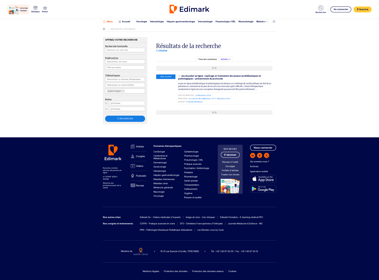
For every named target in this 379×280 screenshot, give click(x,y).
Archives (254, 166)
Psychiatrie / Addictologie (196, 168)
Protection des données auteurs (208, 271)
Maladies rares (161, 183)
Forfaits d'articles (230, 170)
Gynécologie (160, 166)
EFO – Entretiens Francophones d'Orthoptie (201, 223)
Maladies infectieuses (268, 21)
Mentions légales (151, 271)
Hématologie (157, 21)
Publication (111, 58)
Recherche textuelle (116, 46)
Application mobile (259, 171)
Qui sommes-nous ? (259, 161)
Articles (140, 146)
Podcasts (141, 175)
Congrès (140, 156)
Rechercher (126, 119)
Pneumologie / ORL (226, 21)
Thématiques (112, 75)
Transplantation (191, 185)
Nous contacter (263, 147)
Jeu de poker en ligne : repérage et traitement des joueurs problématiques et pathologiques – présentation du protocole (219, 77)
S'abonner (230, 154)
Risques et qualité (192, 197)
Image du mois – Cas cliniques (200, 217)
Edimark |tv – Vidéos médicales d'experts (160, 217)
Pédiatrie (188, 172)
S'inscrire (362, 9)
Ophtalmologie (191, 151)
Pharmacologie (191, 155)
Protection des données (176, 271)
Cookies (232, 271)
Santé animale (191, 180)
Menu (110, 21)
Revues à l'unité (230, 162)
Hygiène (188, 193)
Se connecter (341, 9)
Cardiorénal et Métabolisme (160, 157)
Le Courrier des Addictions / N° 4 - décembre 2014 (210, 98)
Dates (108, 99)
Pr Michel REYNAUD (194, 101)
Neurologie (159, 192)
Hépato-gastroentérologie (181, 21)
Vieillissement (190, 189)
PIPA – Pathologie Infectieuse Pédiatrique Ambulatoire (166, 230)
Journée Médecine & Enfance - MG (245, 223)
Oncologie (141, 21)
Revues (140, 185)
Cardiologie (159, 151)
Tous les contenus (207, 59)
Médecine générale (163, 187)
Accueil (126, 21)
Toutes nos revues (230, 174)
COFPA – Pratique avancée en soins (157, 223)
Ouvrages (230, 166)
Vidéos (139, 166)
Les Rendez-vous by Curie (210, 230)
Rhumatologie (246, 21)
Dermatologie (205, 21)
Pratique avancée (192, 164)
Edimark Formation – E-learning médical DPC (241, 217)
